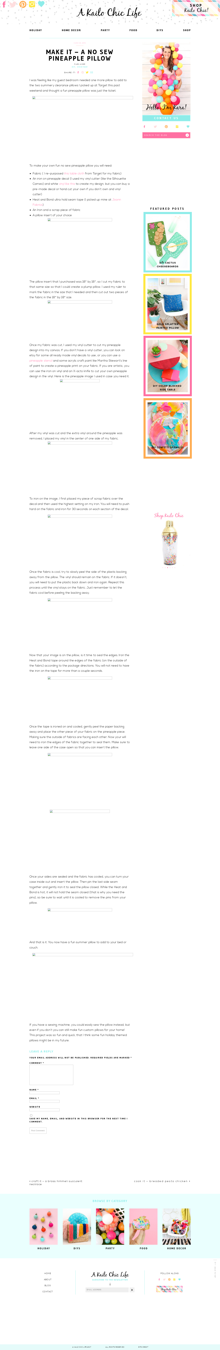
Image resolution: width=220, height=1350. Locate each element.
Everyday (82, 67)
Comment (36, 1063)
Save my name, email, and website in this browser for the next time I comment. (78, 1120)
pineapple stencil (40, 361)
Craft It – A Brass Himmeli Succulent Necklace (55, 1183)
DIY (74, 67)
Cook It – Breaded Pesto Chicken (161, 1181)
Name (34, 1089)
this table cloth (73, 173)
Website (34, 1106)
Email (34, 1098)
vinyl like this (67, 184)
